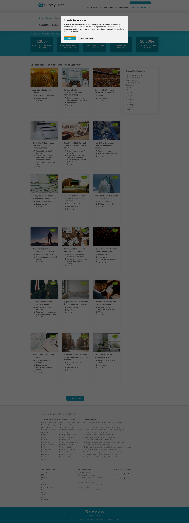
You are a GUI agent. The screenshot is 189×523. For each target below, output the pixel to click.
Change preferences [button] (86, 38)
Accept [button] (70, 38)
